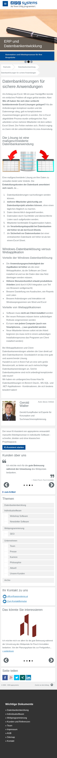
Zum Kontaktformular (17, 601)
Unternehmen (10, 541)
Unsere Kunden (17, 573)
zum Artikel (10, 492)
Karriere (13, 557)
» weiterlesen (8, 651)
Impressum (12, 729)
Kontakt (10, 741)
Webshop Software (19, 516)
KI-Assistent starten (14, 447)
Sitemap (11, 737)
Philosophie (15, 562)
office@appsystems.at (17, 596)
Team (12, 546)
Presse (13, 551)
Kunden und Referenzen (18, 722)
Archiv (7, 580)
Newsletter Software (19, 521)
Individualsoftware (12, 510)
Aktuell (13, 568)
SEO (12, 534)
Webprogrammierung (14, 528)
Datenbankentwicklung (15, 505)
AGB (9, 733)
